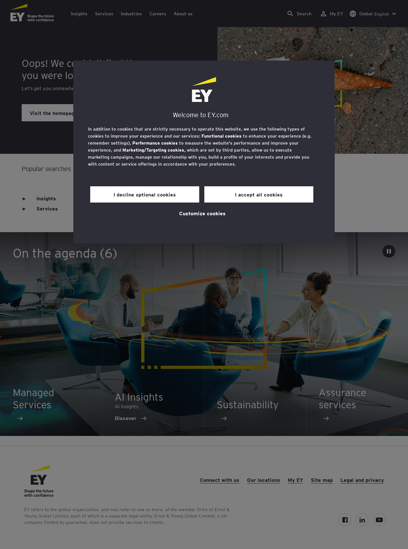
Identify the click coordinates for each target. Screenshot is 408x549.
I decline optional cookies (144, 194)
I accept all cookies (259, 194)
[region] (204, 152)
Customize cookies (202, 213)
